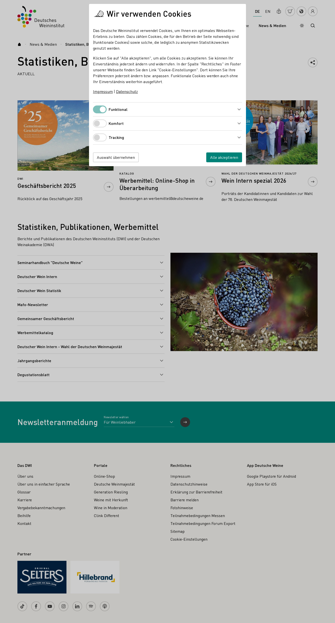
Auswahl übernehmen (116, 157)
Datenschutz (127, 91)
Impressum (103, 91)
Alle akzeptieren (224, 157)
